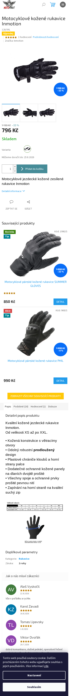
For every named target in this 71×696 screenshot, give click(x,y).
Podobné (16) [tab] (21, 406)
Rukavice (24, 559)
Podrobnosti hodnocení (46, 37)
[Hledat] (43, 4)
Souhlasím (34, 687)
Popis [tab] (8, 406)
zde (46, 666)
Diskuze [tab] (52, 406)
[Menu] (62, 4)
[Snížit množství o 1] (15, 171)
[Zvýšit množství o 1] (15, 167)
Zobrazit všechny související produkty (35, 396)
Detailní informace (11, 191)
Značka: (14, 41)
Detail (60, 301)
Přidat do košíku (34, 168)
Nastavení (34, 675)
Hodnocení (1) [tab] (38, 406)
